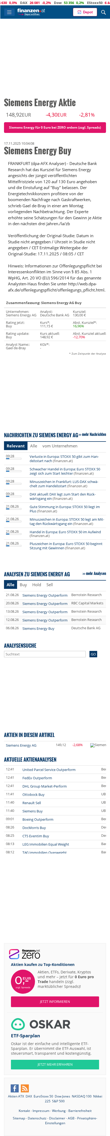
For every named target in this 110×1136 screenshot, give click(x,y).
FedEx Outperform (37, 778)
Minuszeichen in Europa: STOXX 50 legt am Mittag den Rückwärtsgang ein (67, 521)
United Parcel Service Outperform (49, 769)
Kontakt (24, 1110)
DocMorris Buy (34, 827)
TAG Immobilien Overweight (44, 852)
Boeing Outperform (37, 819)
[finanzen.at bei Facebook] (15, 1088)
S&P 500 (58, 1101)
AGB (71, 1118)
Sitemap (19, 1118)
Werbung (59, 1110)
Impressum (41, 1110)
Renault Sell (31, 802)
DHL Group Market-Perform (44, 786)
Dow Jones (62, 1096)
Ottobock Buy (33, 794)
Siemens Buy (32, 811)
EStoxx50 (86, 2)
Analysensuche (20, 645)
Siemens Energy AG (21, 745)
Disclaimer (57, 1118)
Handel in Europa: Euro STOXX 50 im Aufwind (65, 531)
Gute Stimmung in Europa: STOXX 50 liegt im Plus (65, 508)
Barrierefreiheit (80, 1110)
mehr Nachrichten (94, 434)
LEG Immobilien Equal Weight (45, 844)
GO (93, 654)
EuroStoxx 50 (43, 1096)
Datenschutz (37, 1118)
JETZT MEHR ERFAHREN (55, 1064)
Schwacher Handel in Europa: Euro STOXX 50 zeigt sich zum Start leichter (65, 471)
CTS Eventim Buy (35, 836)
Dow (49, 2)
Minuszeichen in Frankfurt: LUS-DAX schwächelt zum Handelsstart (64, 483)
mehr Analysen (96, 573)
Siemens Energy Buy (38, 628)
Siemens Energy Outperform (45, 595)
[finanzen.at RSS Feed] (25, 1088)
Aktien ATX (16, 1096)
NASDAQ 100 (82, 1096)
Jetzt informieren (55, 1001)
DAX (15, 2)
